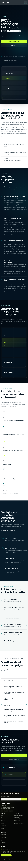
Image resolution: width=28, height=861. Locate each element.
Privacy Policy (3, 842)
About (2, 817)
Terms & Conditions (4, 844)
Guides (2, 839)
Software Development (18, 815)
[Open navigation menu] (25, 2)
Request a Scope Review (14, 755)
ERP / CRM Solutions (18, 818)
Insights (2, 828)
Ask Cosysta (4, 674)
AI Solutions (16, 817)
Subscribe (24, 799)
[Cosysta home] (12, 2)
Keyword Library (4, 837)
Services (2, 818)
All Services (14, 45)
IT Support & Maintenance (19, 823)
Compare (2, 823)
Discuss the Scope (14, 41)
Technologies (3, 825)
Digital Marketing (17, 820)
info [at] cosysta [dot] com (6, 849)
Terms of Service (9, 859)
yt (9, 811)
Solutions (2, 822)
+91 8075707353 (5, 848)
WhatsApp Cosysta (14, 759)
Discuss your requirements (8, 530)
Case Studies (3, 827)
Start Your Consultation (6, 855)
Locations (3, 820)
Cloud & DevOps (17, 822)
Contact (2, 830)
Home (2, 12)
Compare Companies (5, 840)
